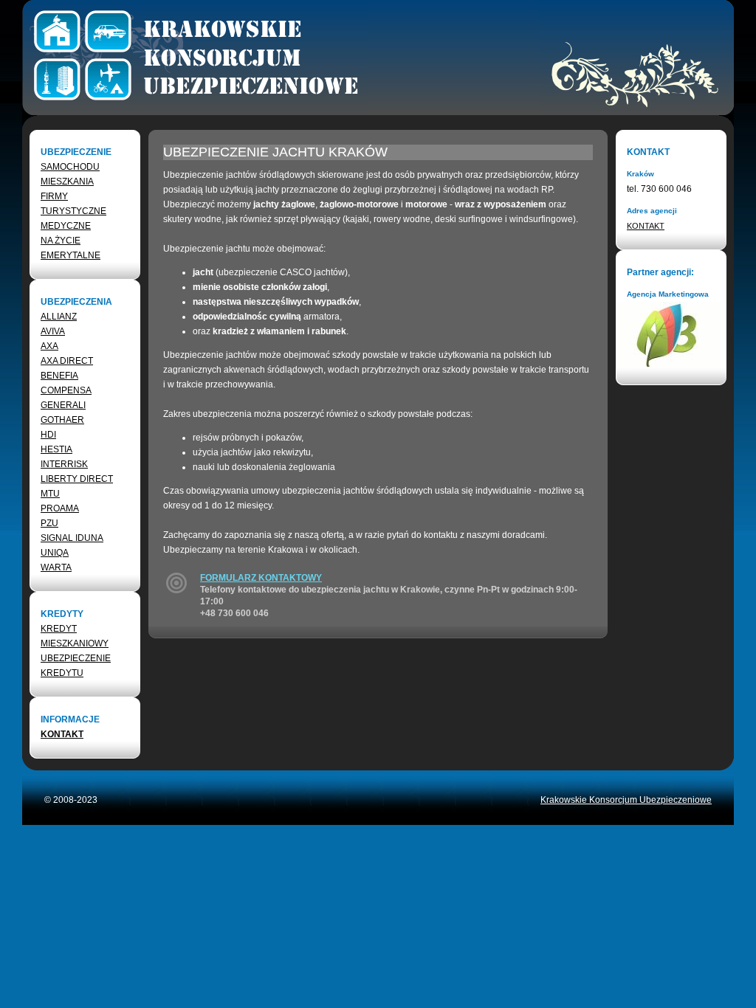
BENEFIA (59, 375)
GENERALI (63, 405)
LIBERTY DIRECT (77, 479)
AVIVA (53, 331)
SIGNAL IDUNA (72, 538)
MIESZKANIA (67, 181)
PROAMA (60, 508)
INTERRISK (64, 464)
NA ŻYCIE (60, 240)
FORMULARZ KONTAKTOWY (261, 578)
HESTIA (56, 449)
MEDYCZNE (66, 226)
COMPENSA (66, 390)
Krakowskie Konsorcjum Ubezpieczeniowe (626, 800)
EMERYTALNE (70, 255)
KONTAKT (62, 734)
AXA (49, 346)
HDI (48, 434)
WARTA (56, 567)
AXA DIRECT (67, 361)
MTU (50, 494)
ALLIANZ (59, 316)
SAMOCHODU (70, 167)
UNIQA (55, 553)
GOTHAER (62, 420)
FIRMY (54, 196)
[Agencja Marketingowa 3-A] (669, 365)
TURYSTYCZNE (73, 211)
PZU (49, 523)
